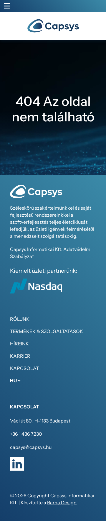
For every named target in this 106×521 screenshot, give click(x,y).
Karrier (20, 356)
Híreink (19, 344)
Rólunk (19, 319)
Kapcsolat (24, 368)
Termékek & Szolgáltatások (46, 331)
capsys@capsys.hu (31, 447)
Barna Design (62, 502)
